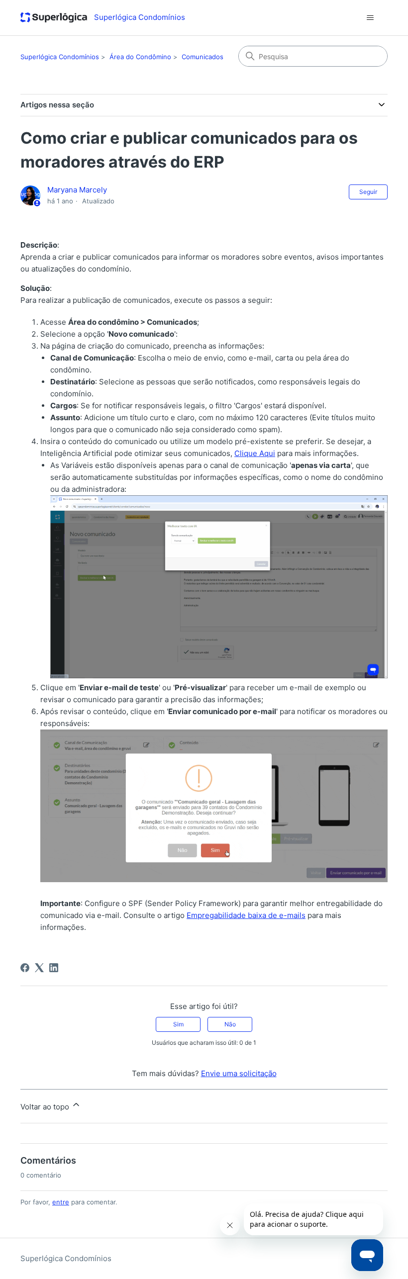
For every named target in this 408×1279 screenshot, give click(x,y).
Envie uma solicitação (239, 1073)
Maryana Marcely (77, 189)
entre (60, 1202)
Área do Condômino (140, 57)
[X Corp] (39, 967)
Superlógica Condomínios (59, 57)
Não (230, 1024)
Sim (178, 1024)
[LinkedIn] (53, 967)
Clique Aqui (254, 453)
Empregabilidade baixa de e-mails (246, 915)
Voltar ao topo (45, 1106)
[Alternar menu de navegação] (370, 18)
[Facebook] (24, 967)
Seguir (368, 191)
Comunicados (202, 57)
